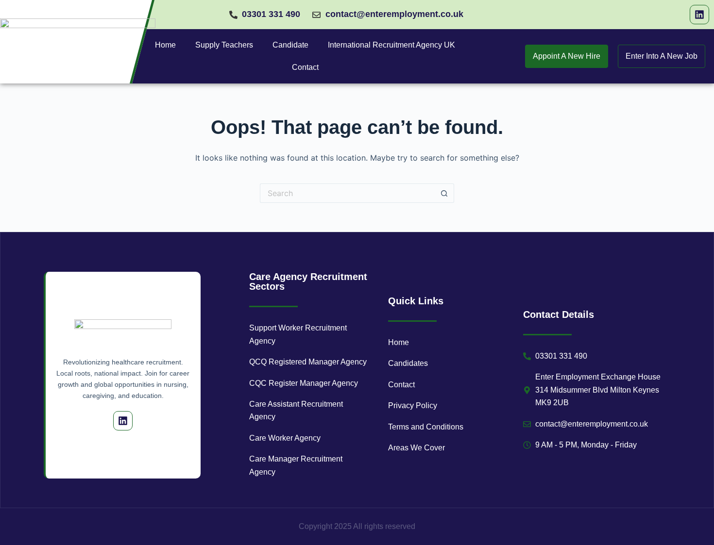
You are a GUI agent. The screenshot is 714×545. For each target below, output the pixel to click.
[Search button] (444, 193)
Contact (305, 67)
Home (165, 45)
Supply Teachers (224, 45)
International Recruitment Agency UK (391, 45)
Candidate (290, 45)
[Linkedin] (699, 14)
